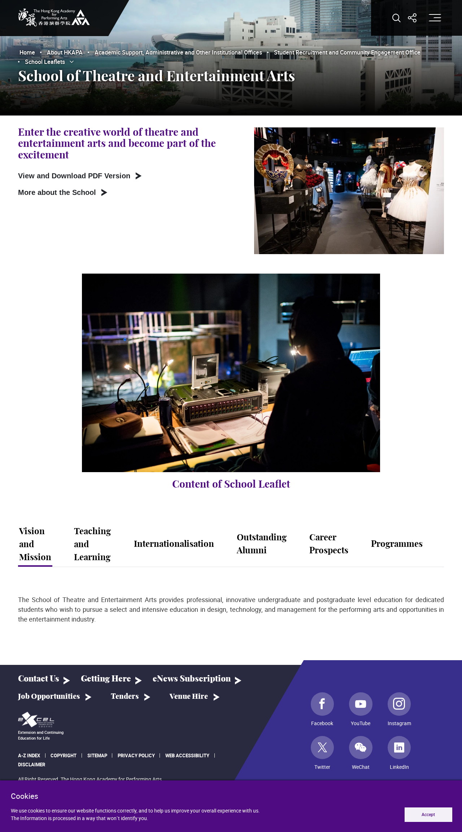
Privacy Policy (136, 755)
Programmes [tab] (397, 544)
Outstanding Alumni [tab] (262, 544)
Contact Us (38, 679)
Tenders (125, 696)
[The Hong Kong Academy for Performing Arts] (54, 17)
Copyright (64, 755)
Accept (428, 814)
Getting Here (106, 679)
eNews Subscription (192, 679)
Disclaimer (31, 764)
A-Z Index (29, 755)
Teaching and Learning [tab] (92, 544)
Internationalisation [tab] (174, 544)
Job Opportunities (49, 696)
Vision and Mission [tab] (35, 544)
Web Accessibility (187, 755)
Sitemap (97, 755)
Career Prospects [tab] (328, 544)
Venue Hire (189, 696)
